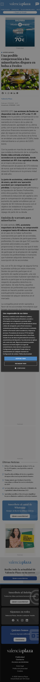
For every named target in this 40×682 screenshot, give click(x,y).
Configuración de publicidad (11, 349)
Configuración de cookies (10, 354)
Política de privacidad (25, 354)
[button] (20, 368)
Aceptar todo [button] (21, 358)
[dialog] (20, 341)
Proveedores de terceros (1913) (18, 333)
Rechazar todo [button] (20, 363)
